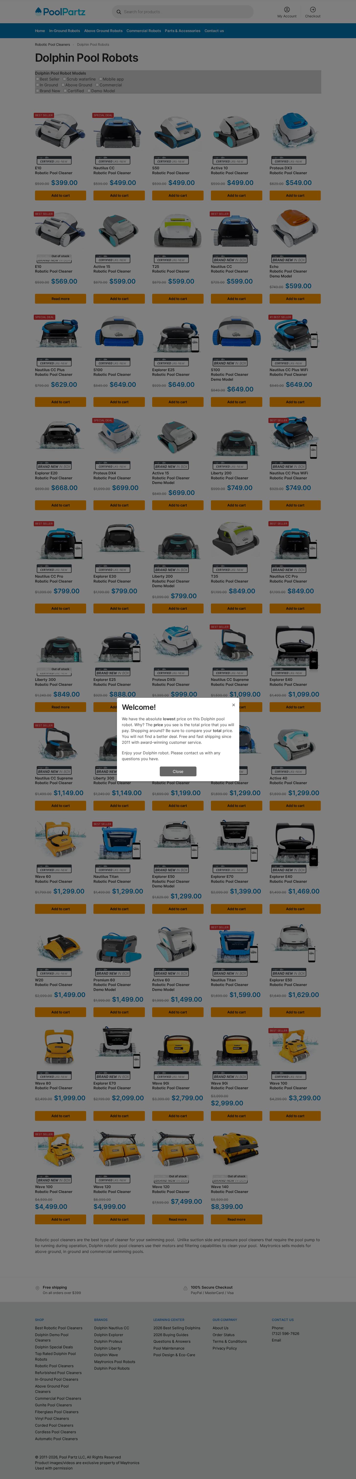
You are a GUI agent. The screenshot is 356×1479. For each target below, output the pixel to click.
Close (178, 771)
